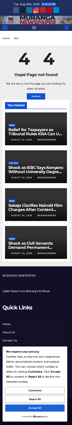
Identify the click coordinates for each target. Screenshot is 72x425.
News (12, 125)
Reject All (35, 399)
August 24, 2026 (22, 139)
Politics (13, 163)
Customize (35, 390)
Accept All (35, 407)
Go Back (36, 96)
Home (6, 38)
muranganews (47, 139)
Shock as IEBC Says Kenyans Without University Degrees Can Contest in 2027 (35, 171)
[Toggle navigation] (34, 27)
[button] (62, 27)
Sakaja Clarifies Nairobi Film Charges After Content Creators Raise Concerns (35, 209)
